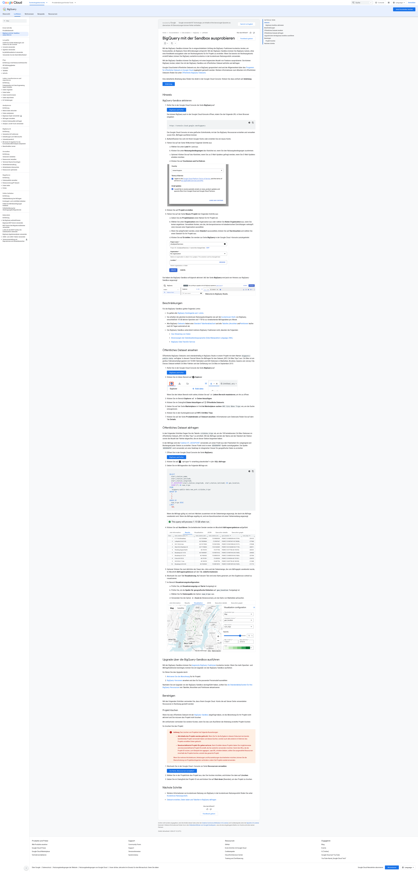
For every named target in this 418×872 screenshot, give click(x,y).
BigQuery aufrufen (176, 110)
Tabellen (225, 324)
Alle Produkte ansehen (39, 844)
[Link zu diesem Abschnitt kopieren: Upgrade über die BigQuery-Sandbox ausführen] (221, 660)
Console (381, 3)
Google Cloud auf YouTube (330, 855)
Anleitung (168, 84)
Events (323, 848)
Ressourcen (52, 14)
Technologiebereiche (37, 3)
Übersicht (6, 14)
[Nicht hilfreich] (253, 32)
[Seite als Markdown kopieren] (172, 43)
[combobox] (362, 3)
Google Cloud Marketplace (41, 851)
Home (164, 33)
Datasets (181, 324)
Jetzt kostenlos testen (404, 9)
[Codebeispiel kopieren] (253, 122)
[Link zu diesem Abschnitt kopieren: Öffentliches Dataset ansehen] (200, 350)
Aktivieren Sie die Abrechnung (178, 676)
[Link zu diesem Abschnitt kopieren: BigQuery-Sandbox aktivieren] (194, 100)
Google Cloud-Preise (39, 848)
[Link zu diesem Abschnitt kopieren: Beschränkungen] (184, 303)
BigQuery (11, 9)
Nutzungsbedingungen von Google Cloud (93, 867)
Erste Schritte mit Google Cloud (235, 848)
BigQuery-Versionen (174, 680)
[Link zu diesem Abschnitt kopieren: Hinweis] (174, 95)
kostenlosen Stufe (229, 317)
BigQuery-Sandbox (201, 715)
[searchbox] (15, 21)
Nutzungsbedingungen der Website (65, 867)
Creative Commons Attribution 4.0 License (215, 823)
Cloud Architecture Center (234, 855)
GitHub (227, 844)
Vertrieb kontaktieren (39, 855)
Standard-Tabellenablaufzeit (204, 324)
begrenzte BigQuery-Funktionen (204, 665)
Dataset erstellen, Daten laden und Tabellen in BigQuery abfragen (191, 800)
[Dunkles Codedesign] (249, 122)
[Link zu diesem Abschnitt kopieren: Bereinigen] (177, 696)
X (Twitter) (325, 851)
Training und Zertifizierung (234, 858)
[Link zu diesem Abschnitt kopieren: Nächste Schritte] (184, 787)
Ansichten (233, 324)
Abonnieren (392, 867)
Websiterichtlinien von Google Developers (202, 825)
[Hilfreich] (250, 32)
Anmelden (411, 2)
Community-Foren (134, 844)
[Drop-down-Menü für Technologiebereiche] (47, 2)
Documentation (174, 33)
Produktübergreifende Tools (62, 3)
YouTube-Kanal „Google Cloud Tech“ (333, 858)
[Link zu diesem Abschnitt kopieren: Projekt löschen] (180, 710)
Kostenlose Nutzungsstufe (177, 796)
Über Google (36, 867)
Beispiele (41, 14)
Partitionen (244, 324)
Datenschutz (46, 867)
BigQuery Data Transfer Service (183, 342)
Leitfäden (17, 14)
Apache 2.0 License (253, 823)
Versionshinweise (134, 851)
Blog (322, 844)
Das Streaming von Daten (180, 334)
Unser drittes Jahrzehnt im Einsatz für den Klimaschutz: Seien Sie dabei (134, 867)
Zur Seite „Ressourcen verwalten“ (181, 771)
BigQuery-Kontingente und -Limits (190, 313)
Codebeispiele (230, 851)
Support (131, 848)
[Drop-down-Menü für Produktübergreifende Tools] (75, 2)
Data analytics (186, 33)
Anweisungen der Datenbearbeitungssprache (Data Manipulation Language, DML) (202, 338)
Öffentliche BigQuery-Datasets (194, 73)
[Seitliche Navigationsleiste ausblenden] (26, 868)
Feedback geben (246, 38)
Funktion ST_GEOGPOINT (190, 443)
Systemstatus (133, 855)
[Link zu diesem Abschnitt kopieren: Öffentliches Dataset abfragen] (201, 428)
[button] (14, 47)
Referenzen (29, 14)
